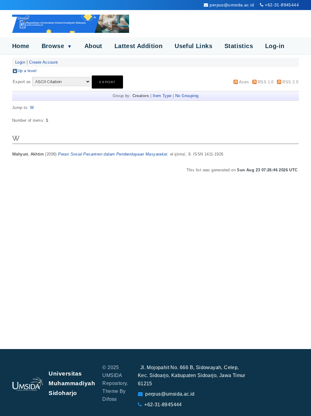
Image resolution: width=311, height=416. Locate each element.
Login (20, 62)
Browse (57, 46)
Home (20, 46)
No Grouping (186, 95)
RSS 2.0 (290, 82)
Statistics (238, 46)
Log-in (274, 46)
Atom (244, 82)
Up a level (27, 70)
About (93, 46)
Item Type (162, 95)
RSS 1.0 (266, 82)
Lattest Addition (138, 46)
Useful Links (193, 46)
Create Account (43, 62)
